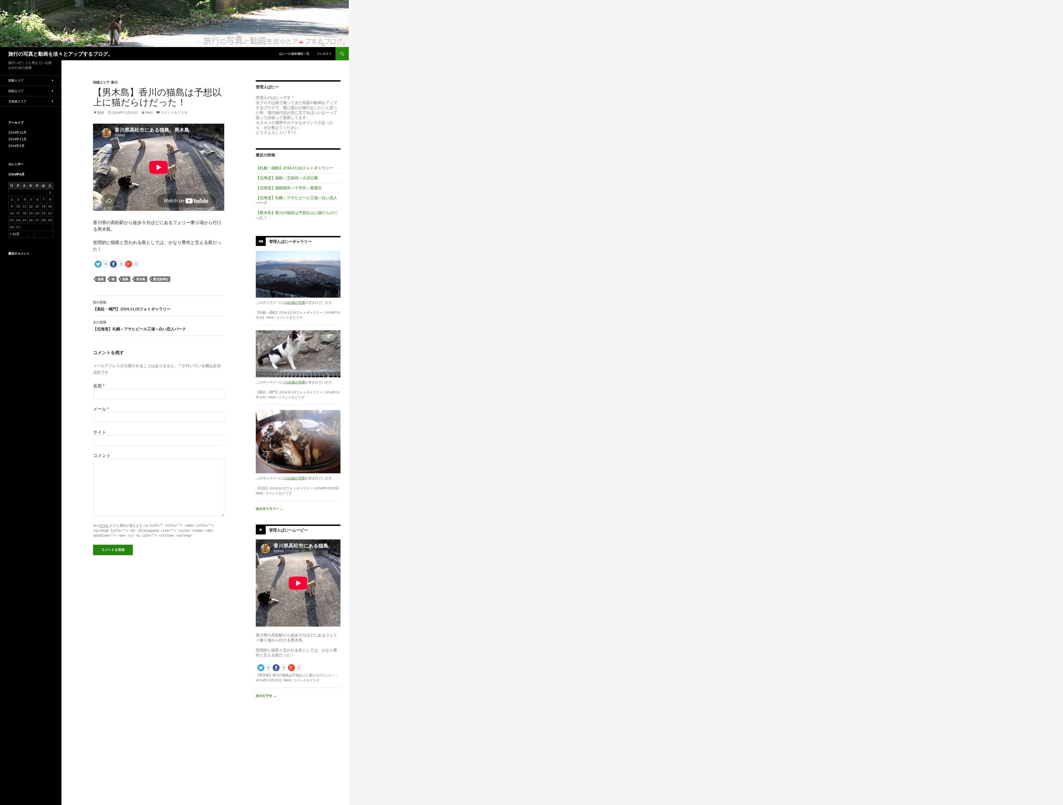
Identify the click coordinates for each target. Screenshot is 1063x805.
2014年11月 (17, 139)
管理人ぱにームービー (288, 530)
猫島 (125, 279)
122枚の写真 (295, 478)
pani (149, 112)
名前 (99, 385)
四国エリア (101, 82)
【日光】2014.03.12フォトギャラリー (284, 488)
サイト (99, 432)
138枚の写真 (295, 382)
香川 (114, 82)
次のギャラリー (269, 509)
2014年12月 (17, 132)
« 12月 (14, 234)
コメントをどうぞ (174, 112)
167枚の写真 (295, 302)
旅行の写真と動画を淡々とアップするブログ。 (60, 54)
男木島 (140, 279)
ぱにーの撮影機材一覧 (294, 53)
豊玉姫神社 (160, 279)
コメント (102, 455)
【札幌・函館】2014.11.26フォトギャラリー (294, 167)
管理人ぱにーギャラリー (290, 241)
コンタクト (324, 53)
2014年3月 (16, 146)
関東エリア (16, 80)
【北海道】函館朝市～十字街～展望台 (289, 187)
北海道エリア (17, 101)
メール (101, 408)
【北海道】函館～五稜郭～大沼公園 (287, 177)
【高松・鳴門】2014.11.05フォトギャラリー (132, 305)
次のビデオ (266, 696)
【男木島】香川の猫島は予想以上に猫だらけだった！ (296, 675)
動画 (100, 112)
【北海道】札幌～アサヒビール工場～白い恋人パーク (139, 325)
